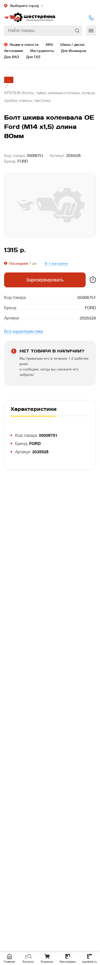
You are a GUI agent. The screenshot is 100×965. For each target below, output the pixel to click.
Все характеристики (23, 331)
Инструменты (42, 51)
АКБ (49, 44)
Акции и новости (24, 44)
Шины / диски (72, 44)
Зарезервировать (45, 279)
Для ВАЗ (11, 57)
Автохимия (13, 51)
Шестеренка (29, 18)
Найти (77, 30)
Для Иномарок (73, 51)
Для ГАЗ (33, 57)
